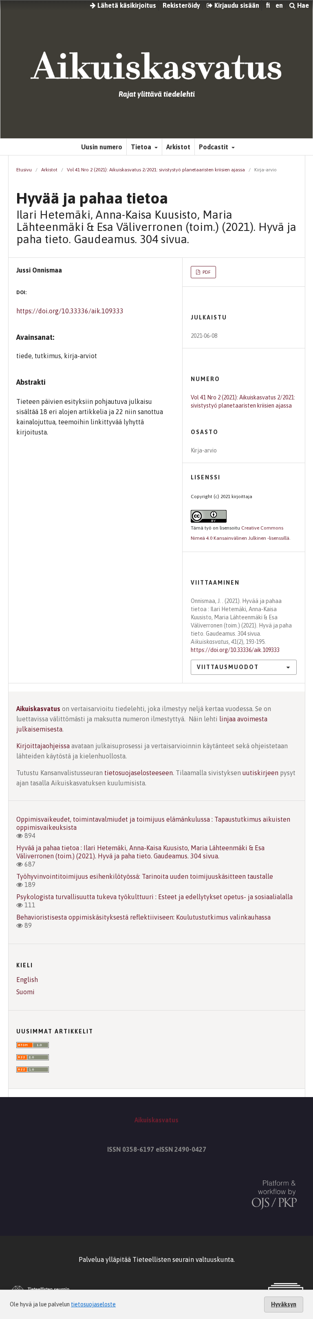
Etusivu (24, 170)
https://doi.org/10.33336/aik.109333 (69, 311)
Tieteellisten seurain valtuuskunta (183, 1259)
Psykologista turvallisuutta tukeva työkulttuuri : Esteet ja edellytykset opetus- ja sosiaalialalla (154, 896)
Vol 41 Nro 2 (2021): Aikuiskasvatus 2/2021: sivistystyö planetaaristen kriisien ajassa (156, 170)
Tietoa (142, 147)
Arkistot (178, 147)
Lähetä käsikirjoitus (126, 5)
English (27, 979)
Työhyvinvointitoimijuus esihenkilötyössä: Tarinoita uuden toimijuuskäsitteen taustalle (144, 876)
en (279, 5)
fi (268, 5)
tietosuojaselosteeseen (138, 772)
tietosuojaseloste (93, 1304)
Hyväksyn (283, 1304)
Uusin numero (101, 147)
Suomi (25, 991)
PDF (206, 272)
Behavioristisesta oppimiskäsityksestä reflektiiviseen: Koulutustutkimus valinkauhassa (143, 917)
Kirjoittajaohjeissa (43, 745)
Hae (302, 5)
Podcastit (214, 147)
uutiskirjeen (260, 772)
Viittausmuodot (228, 667)
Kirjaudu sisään (236, 5)
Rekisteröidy (181, 5)
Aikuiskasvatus (38, 708)
